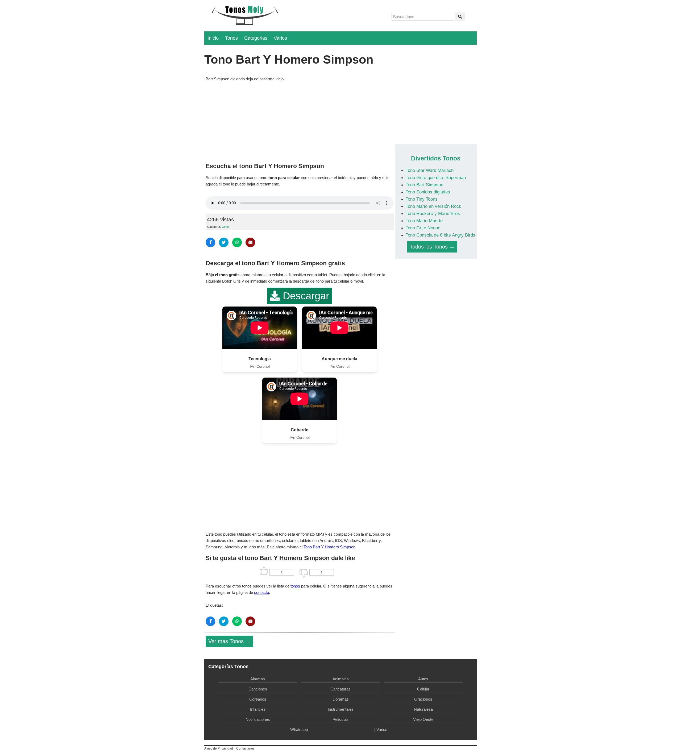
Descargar (304, 295)
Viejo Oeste (423, 719)
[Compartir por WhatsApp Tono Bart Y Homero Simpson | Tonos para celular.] (237, 242)
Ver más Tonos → (229, 641)
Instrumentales (341, 709)
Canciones (257, 689)
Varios (280, 38)
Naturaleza (423, 709)
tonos (295, 586)
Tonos (231, 38)
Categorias (255, 38)
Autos (423, 679)
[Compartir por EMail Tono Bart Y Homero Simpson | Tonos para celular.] (250, 242)
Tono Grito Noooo (423, 227)
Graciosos (423, 699)
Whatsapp (299, 729)
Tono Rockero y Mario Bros (433, 213)
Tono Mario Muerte (424, 220)
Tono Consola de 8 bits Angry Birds (440, 235)
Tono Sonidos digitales (428, 191)
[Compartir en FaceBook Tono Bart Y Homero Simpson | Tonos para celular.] (210, 242)
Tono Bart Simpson (424, 184)
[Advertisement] (300, 121)
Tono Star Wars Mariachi (430, 170)
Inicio (213, 38)
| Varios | (381, 729)
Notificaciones (258, 719)
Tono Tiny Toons (422, 199)
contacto (261, 592)
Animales (341, 679)
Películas (340, 719)
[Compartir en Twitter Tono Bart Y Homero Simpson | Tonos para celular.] (224, 242)
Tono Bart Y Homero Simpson (329, 547)
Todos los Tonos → (432, 247)
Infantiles (257, 709)
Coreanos (257, 699)
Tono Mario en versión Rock (433, 206)
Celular (423, 689)
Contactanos (245, 748)
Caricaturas (340, 689)
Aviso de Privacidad (218, 748)
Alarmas (257, 679)
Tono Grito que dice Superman (436, 177)
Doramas (341, 699)
